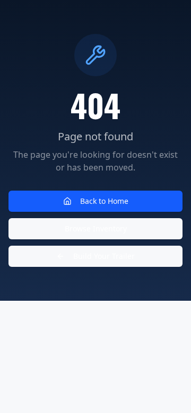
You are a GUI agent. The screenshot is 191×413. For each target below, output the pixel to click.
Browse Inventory (96, 228)
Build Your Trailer (104, 256)
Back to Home (104, 201)
